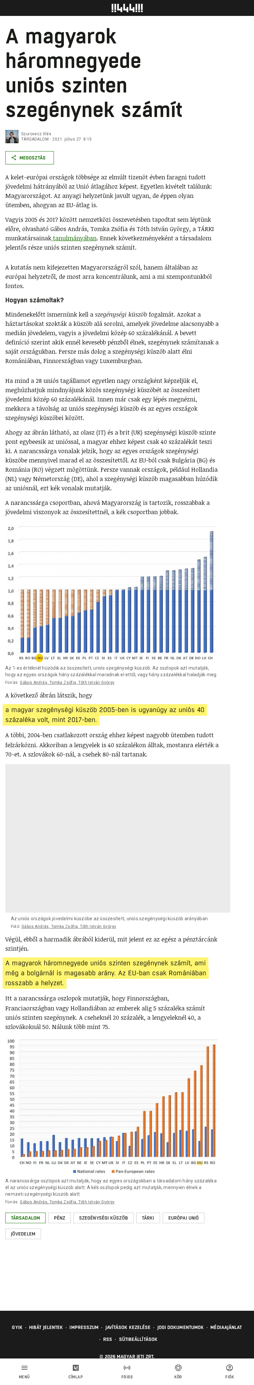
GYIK (17, 1327)
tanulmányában (74, 238)
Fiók (229, 1377)
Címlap (75, 1377)
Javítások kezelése (128, 1327)
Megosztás (33, 157)
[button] (25, 1218)
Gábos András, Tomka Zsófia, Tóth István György (67, 682)
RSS (107, 1339)
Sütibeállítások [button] (138, 1339)
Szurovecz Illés (36, 134)
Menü (24, 1377)
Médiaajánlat (226, 1327)
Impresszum (84, 1327)
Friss (127, 1377)
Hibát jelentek (46, 1327)
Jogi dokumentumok (180, 1327)
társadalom (35, 139)
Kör (178, 1377)
